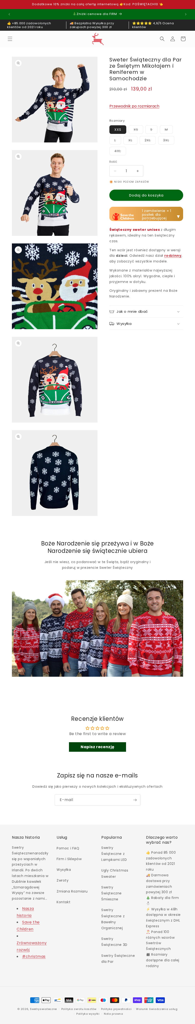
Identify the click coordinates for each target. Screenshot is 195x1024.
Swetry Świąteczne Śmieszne (111, 893)
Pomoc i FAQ (68, 848)
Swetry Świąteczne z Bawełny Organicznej (113, 919)
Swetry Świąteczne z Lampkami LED (114, 853)
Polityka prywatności (116, 1009)
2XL (150, 141)
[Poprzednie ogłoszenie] (9, 14)
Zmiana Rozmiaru (72, 891)
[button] (10, 39)
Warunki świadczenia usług (157, 1009)
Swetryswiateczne (43, 1009)
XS (138, 130)
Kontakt (63, 902)
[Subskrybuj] (135, 800)
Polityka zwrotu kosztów (79, 1009)
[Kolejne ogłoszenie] (185, 14)
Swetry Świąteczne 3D (114, 941)
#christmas (34, 956)
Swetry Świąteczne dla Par (118, 958)
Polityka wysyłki (87, 1014)
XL (132, 141)
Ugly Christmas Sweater (114, 873)
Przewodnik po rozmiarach (134, 106)
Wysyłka (64, 869)
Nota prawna (113, 1014)
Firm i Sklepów (69, 859)
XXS (117, 129)
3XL (168, 141)
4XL (120, 151)
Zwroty (63, 880)
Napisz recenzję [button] (97, 747)
